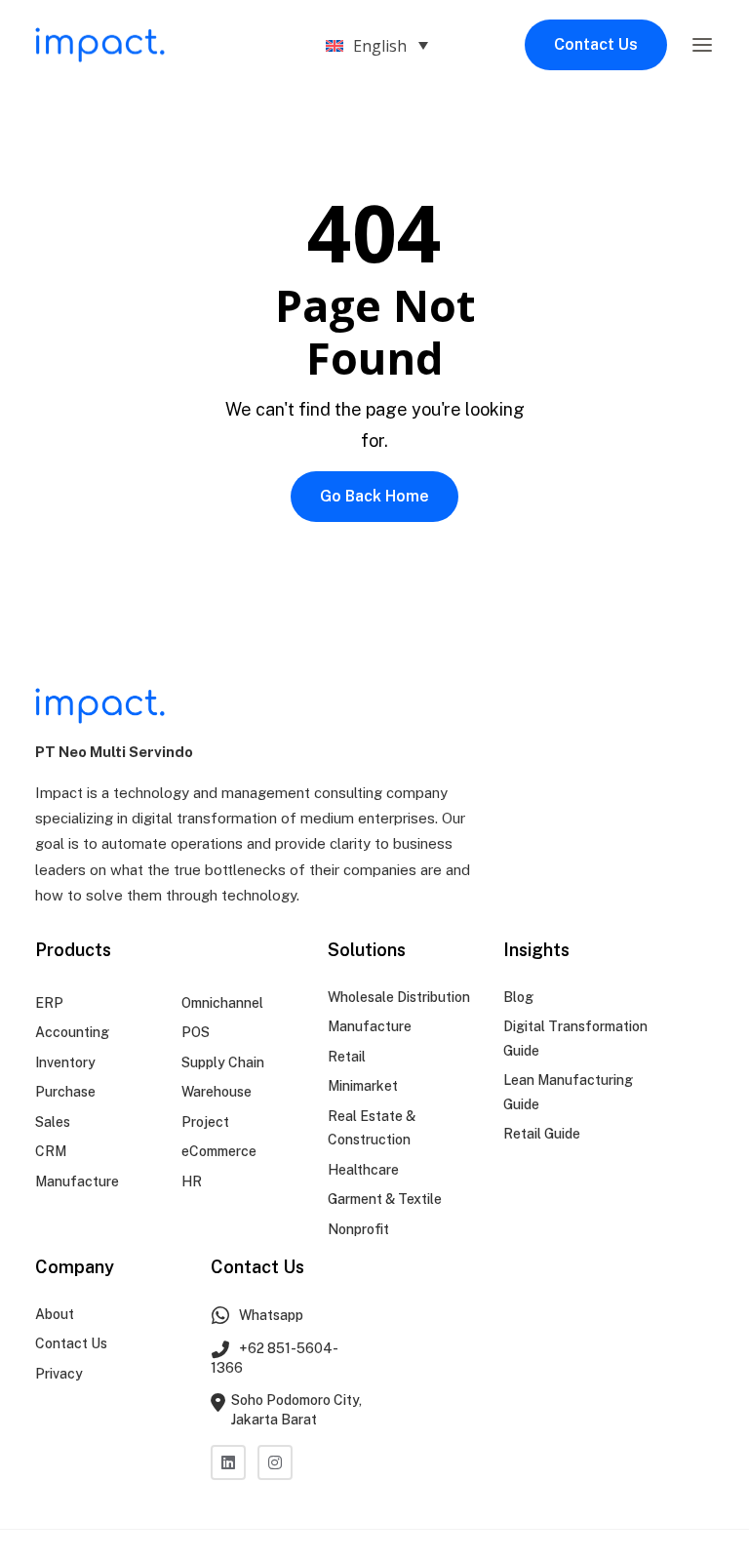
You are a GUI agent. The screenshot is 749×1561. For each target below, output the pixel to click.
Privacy (59, 1373)
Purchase (65, 1092)
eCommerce (218, 1151)
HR (191, 1181)
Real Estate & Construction (371, 1128)
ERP (49, 1003)
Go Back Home (374, 496)
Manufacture (77, 1181)
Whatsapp (269, 1315)
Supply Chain (222, 1062)
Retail (347, 1056)
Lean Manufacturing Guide (568, 1092)
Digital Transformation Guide (575, 1039)
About (54, 1314)
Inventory (65, 1062)
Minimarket (363, 1086)
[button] (702, 44)
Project (205, 1122)
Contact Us (596, 44)
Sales (52, 1122)
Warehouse (216, 1092)
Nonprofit (358, 1229)
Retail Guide (541, 1133)
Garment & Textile (385, 1199)
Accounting (72, 1032)
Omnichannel (222, 1003)
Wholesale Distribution (399, 997)
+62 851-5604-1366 (274, 1358)
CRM (50, 1151)
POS (195, 1032)
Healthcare (363, 1170)
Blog (518, 997)
